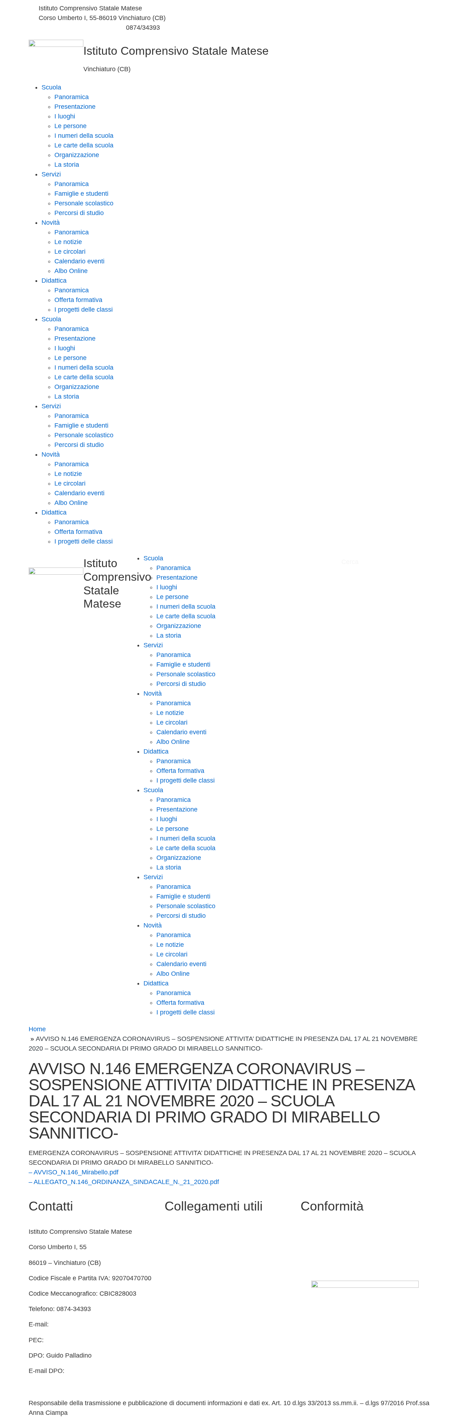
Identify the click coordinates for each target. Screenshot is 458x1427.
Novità (51, 222)
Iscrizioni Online (187, 1324)
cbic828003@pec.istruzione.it (88, 1340)
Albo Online (71, 270)
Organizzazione (76, 155)
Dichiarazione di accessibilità (342, 1247)
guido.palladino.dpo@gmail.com (74, 1380)
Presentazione (75, 106)
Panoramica (71, 97)
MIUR (173, 1247)
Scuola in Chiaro (188, 1278)
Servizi (51, 174)
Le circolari (70, 251)
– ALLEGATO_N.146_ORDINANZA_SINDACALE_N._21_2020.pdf (124, 1181)
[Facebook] (331, 8)
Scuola (51, 87)
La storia (66, 164)
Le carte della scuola (83, 145)
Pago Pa (177, 1340)
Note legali (316, 1262)
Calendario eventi (79, 261)
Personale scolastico (83, 203)
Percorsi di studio (79, 212)
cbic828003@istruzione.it (75, 27)
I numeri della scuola (83, 135)
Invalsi (174, 1308)
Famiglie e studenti (81, 193)
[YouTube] (331, 18)
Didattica (54, 280)
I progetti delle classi (83, 309)
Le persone (70, 126)
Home (37, 1029)
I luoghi (64, 116)
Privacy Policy (321, 1231)
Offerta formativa (78, 299)
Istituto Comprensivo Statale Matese (176, 50)
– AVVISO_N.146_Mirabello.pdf (73, 1172)
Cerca (350, 561)
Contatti (176, 1231)
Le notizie (68, 241)
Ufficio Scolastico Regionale (204, 1293)
